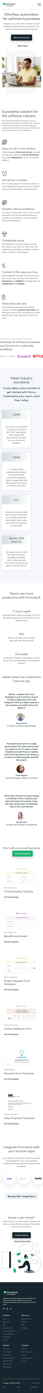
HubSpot (20, 281)
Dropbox (20, 284)
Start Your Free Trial (22, 37)
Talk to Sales (23, 46)
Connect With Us (21, 1235)
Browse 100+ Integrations (21, 1196)
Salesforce (7, 281)
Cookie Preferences (27, 1358)
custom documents (30, 155)
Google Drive (7, 284)
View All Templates (22, 853)
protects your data (26, 310)
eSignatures (16, 157)
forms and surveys (24, 152)
